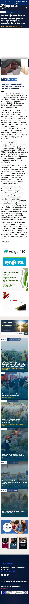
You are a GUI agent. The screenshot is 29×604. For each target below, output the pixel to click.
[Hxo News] (9, 6)
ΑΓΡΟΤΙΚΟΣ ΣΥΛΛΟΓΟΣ (15, 485)
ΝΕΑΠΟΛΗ (8, 368)
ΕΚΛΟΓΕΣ (9, 485)
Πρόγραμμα (5, 569)
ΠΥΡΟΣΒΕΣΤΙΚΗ (11, 397)
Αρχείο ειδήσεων (17, 567)
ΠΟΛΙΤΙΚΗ (3, 12)
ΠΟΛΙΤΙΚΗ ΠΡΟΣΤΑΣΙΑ (15, 457)
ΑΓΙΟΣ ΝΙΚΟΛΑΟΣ (16, 368)
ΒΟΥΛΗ (3, 26)
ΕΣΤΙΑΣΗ (8, 26)
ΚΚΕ (7, 397)
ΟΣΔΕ (16, 424)
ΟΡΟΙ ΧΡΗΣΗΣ (5, 581)
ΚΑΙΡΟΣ (9, 457)
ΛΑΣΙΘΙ (4, 368)
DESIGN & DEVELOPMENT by (10, 587)
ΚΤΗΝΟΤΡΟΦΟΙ (12, 424)
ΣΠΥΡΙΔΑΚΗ (19, 424)
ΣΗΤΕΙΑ (4, 397)
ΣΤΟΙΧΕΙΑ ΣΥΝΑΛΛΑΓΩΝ (16, 26)
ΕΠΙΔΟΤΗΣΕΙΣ (5, 424)
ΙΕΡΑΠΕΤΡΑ (3, 339)
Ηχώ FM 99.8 (5, 567)
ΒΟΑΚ (12, 368)
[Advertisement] (14, 44)
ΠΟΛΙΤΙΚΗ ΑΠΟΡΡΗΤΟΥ (19, 581)
